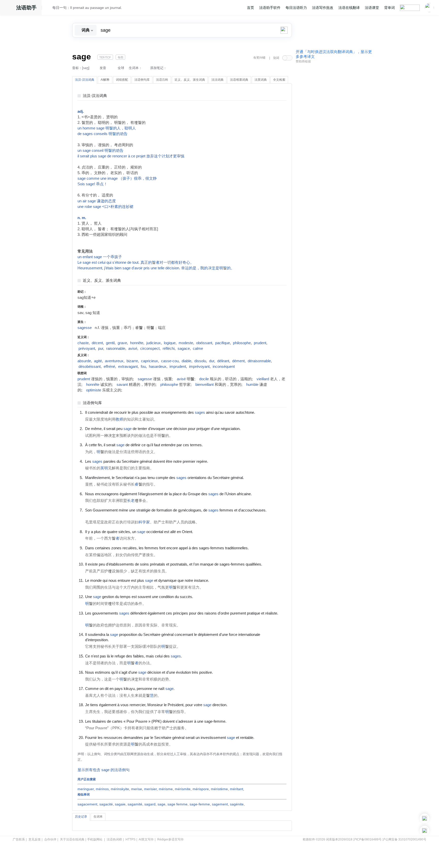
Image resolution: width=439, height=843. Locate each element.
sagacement (87, 804)
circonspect (150, 348)
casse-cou (170, 361)
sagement (220, 804)
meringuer (85, 789)
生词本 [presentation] (98, 816)
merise (136, 789)
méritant (236, 789)
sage (161, 804)
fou (143, 367)
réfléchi (169, 348)
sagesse (84, 328)
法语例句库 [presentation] (142, 79)
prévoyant (87, 348)
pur (100, 348)
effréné (109, 367)
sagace (184, 348)
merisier (150, 789)
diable (186, 361)
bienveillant (204, 385)
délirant (223, 361)
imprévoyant (199, 367)
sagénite (237, 804)
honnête (136, 343)
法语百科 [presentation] (162, 79)
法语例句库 (92, 403)
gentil (110, 343)
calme (198, 348)
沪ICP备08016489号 (367, 839)
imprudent (177, 367)
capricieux (149, 361)
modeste (186, 343)
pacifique (222, 343)
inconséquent (224, 367)
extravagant (128, 367)
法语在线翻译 (349, 8)
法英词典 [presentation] (261, 79)
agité (98, 361)
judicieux (153, 343)
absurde (84, 361)
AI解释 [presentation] (105, 79)
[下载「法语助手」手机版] (424, 818)
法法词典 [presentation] (217, 79)
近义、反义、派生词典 (102, 281)
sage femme (177, 804)
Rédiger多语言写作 (170, 839)
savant (122, 385)
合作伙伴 (50, 839)
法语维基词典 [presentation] (239, 79)
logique (170, 343)
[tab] (84, 80)
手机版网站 (94, 839)
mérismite (183, 789)
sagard (149, 804)
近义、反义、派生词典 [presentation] (190, 79)
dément (238, 361)
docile (204, 379)
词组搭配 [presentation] (122, 79)
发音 (103, 68)
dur (211, 361)
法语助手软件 (269, 8)
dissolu (200, 361)
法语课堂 (372, 8)
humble (252, 385)
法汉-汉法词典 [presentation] (84, 79)
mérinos (102, 789)
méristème (219, 789)
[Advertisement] (334, 143)
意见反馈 (34, 839)
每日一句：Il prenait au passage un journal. (87, 8)
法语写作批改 (322, 8)
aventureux (114, 361)
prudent (260, 343)
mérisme (166, 789)
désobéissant (90, 367)
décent (97, 343)
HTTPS (130, 839)
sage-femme (200, 804)
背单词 (389, 8)
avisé (132, 348)
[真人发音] (263, 412)
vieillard (263, 379)
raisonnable (115, 348)
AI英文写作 (146, 839)
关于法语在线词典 (72, 839)
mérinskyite (120, 789)
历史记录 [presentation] (81, 816)
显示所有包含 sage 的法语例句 (103, 770)
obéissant (204, 343)
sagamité (135, 804)
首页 (250, 8)
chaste (83, 343)
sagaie (120, 804)
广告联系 (19, 839)
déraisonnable (259, 361)
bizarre (132, 361)
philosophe (242, 343)
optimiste (93, 390)
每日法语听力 (296, 8)
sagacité (106, 804)
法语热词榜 (114, 839)
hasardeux (157, 367)
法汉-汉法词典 (95, 96)
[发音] (48, 8)
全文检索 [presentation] (279, 79)
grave (122, 343)
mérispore (201, 789)
